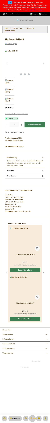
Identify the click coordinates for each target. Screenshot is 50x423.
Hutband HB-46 (10, 30)
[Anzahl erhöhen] (21, 124)
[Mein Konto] (45, 418)
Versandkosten (36, 361)
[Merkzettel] (39, 418)
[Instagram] (34, 14)
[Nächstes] (43, 63)
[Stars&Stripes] (25, 44)
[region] (25, 77)
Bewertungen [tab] (11, 176)
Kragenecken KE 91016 (25, 254)
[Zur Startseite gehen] (25, 20)
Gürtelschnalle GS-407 (25, 303)
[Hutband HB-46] (25, 63)
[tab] (25, 161)
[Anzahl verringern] (7, 124)
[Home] (4, 418)
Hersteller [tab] (10, 170)
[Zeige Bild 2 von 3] (25, 74)
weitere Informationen (36, 10)
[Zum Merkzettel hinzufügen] (37, 248)
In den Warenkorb (35, 125)
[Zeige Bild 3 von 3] (29, 74)
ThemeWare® (25, 367)
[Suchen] (26, 418)
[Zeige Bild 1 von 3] (21, 74)
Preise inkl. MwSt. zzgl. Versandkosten (16, 114)
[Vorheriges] (7, 63)
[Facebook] (43, 14)
